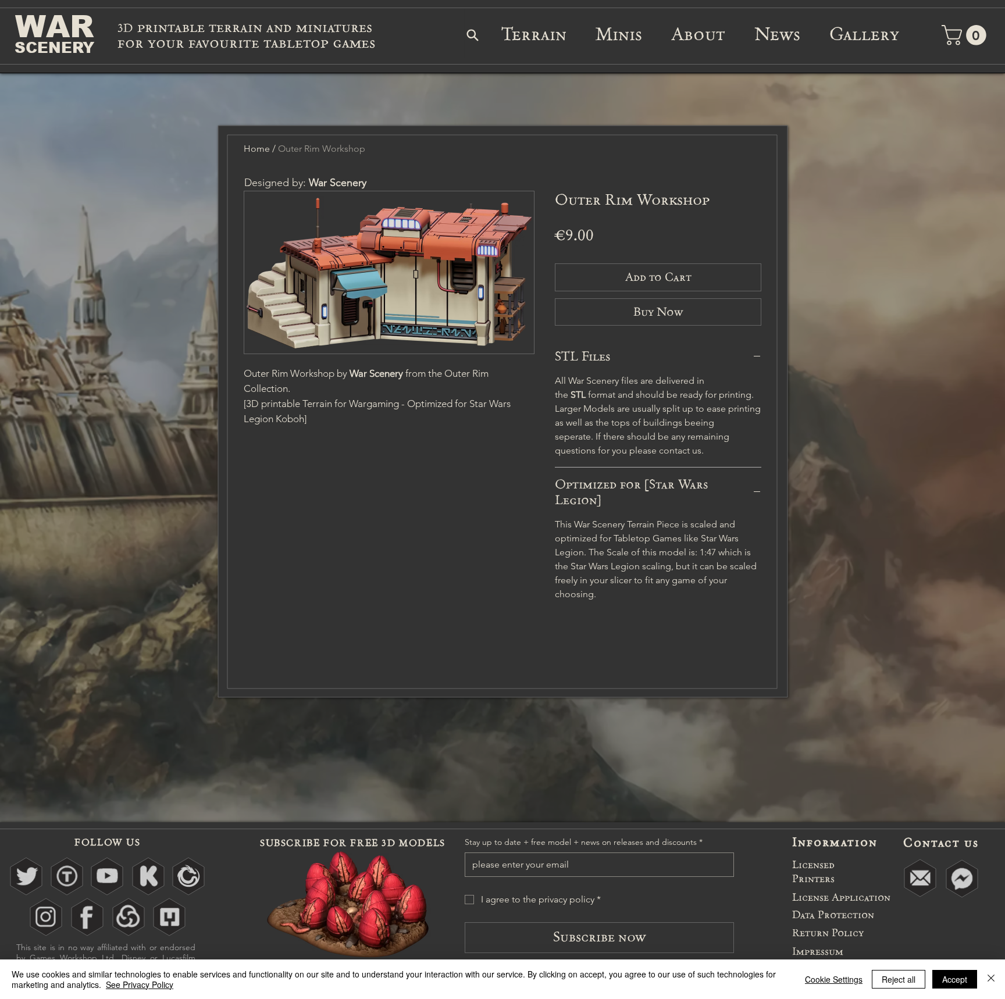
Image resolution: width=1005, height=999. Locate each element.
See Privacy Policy (139, 984)
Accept (954, 979)
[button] (991, 80)
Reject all (898, 979)
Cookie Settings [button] (834, 979)
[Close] (991, 979)
